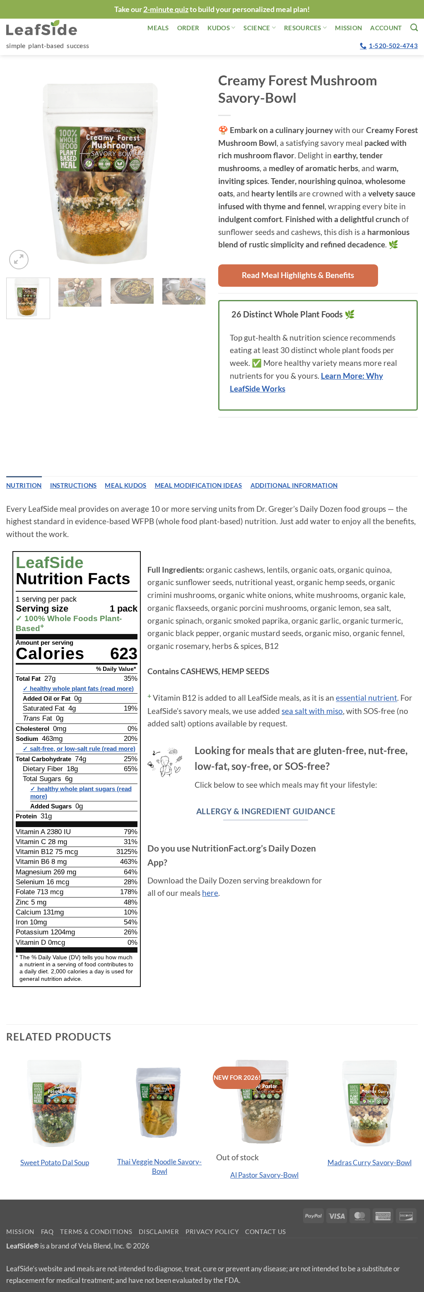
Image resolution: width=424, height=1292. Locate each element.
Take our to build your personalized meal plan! (212, 9)
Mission (348, 27)
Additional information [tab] (294, 485)
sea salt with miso (312, 711)
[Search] (414, 27)
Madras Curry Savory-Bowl (370, 1162)
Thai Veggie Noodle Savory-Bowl (159, 1166)
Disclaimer (159, 1231)
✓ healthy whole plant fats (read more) (78, 688)
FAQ (47, 1231)
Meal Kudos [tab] (125, 485)
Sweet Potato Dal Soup (54, 1162)
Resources (302, 27)
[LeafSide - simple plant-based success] (47, 27)
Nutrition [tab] (24, 485)
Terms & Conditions (96, 1231)
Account (386, 27)
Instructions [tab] (73, 485)
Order (188, 27)
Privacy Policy (212, 1231)
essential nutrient (366, 698)
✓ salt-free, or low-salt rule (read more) (79, 748)
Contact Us (265, 1231)
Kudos (218, 27)
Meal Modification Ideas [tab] (198, 485)
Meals (158, 27)
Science (256, 27)
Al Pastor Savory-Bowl (264, 1175)
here (210, 893)
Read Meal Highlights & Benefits (298, 275)
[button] (19, 259)
